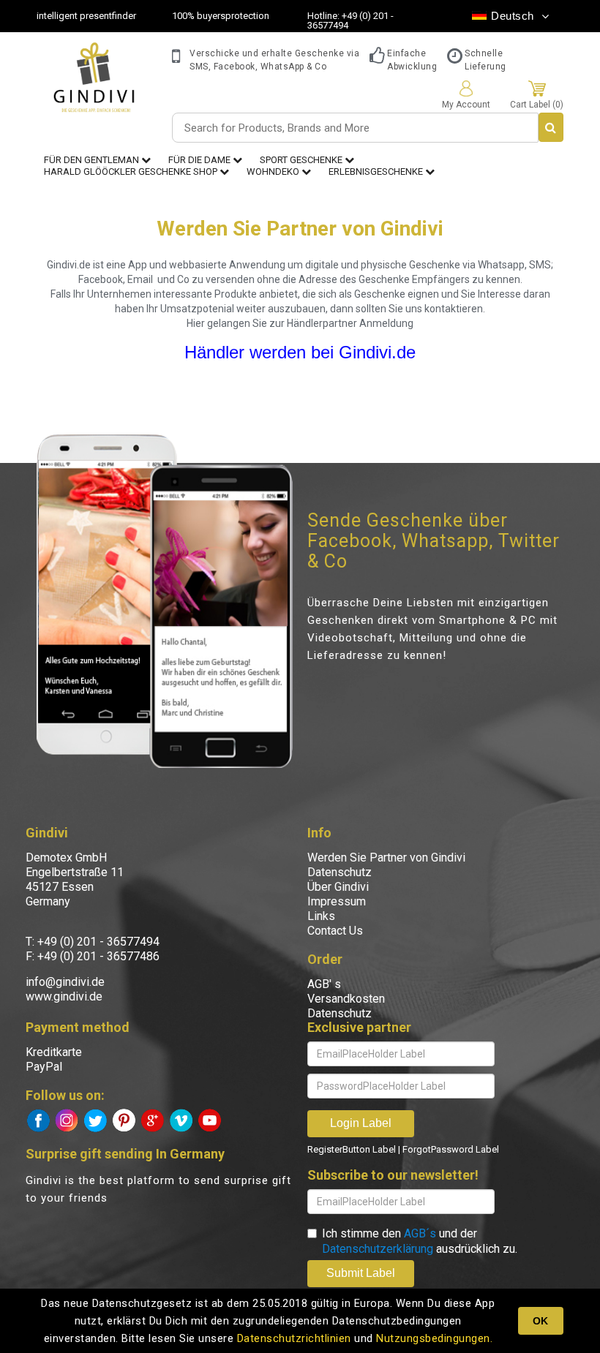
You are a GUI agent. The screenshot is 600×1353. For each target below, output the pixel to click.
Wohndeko (274, 171)
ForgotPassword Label (450, 1149)
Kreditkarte (54, 1052)
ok (540, 1321)
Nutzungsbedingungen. (434, 1338)
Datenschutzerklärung (377, 1249)
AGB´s (420, 1233)
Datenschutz (339, 872)
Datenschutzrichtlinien (294, 1338)
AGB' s (324, 984)
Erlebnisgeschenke (377, 171)
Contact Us (335, 931)
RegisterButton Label (351, 1149)
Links (321, 916)
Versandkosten (346, 999)
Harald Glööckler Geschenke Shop (132, 171)
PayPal (44, 1067)
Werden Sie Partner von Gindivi (386, 857)
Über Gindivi (338, 887)
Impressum (336, 901)
